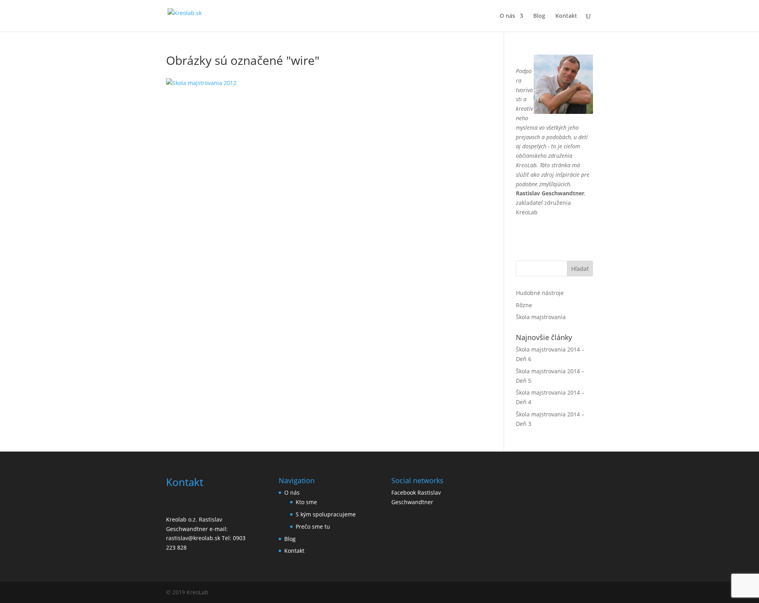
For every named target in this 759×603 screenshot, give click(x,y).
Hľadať (580, 268)
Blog (539, 16)
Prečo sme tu (313, 526)
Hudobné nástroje (540, 293)
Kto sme (306, 502)
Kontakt (566, 16)
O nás (507, 16)
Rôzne (524, 305)
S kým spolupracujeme (326, 514)
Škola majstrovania (541, 317)
